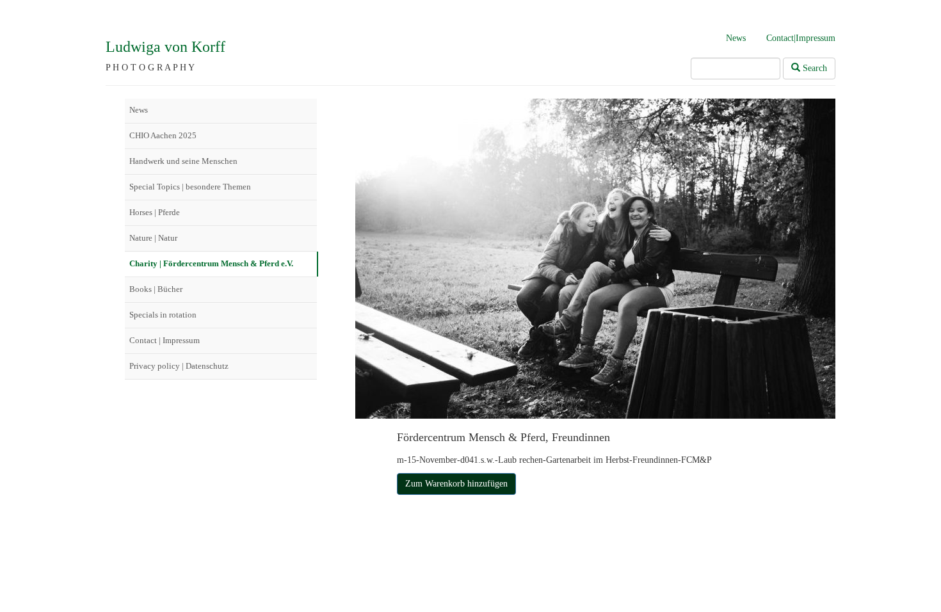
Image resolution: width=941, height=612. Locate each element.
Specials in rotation (163, 314)
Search (813, 68)
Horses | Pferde (154, 212)
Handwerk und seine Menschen (183, 161)
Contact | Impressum (164, 340)
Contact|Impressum (800, 38)
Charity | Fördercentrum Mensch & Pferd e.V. (211, 263)
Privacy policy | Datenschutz (179, 366)
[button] (456, 484)
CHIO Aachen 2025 (163, 135)
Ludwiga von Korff (165, 46)
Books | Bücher (155, 289)
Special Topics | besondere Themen (190, 186)
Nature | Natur (153, 238)
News (736, 38)
